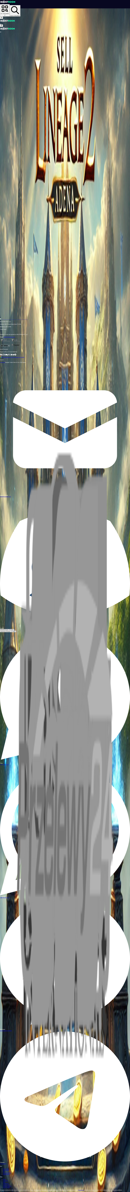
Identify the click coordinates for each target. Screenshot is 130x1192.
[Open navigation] (1, 17)
